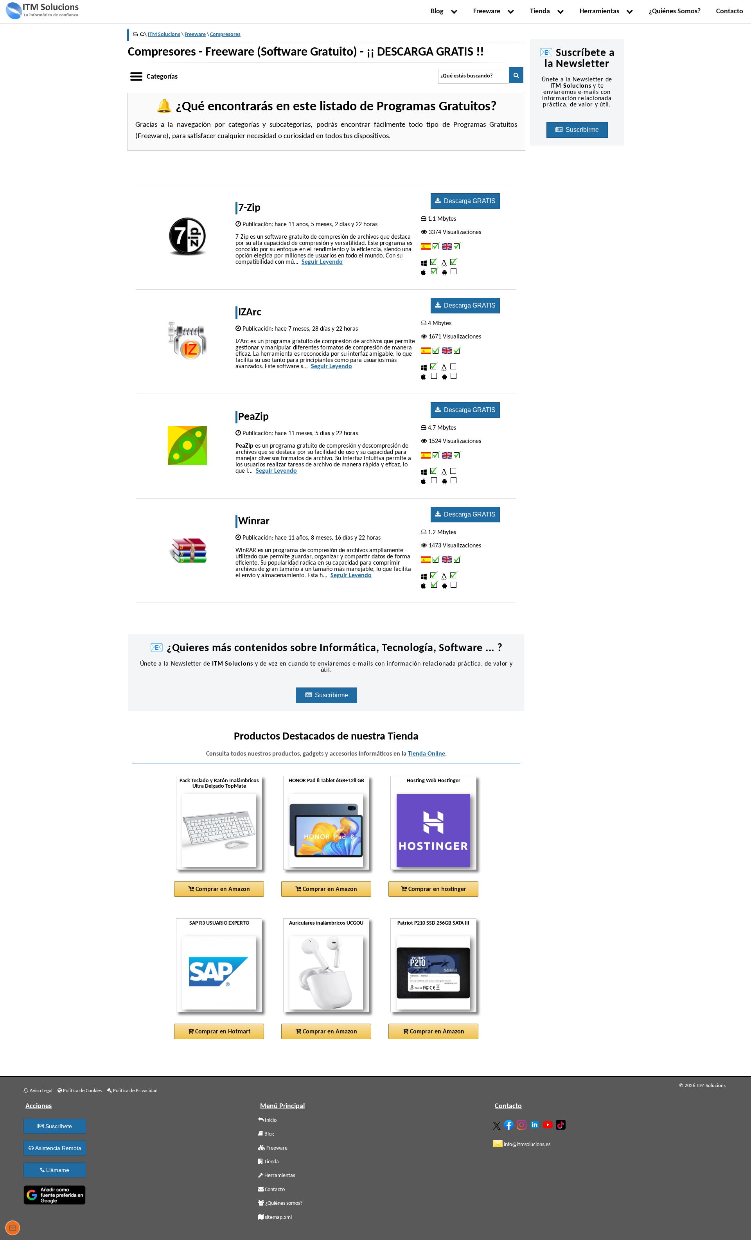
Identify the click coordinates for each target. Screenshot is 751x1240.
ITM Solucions (164, 35)
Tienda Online (426, 754)
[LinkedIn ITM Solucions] (536, 1123)
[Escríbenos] (12, 1229)
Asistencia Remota (57, 1148)
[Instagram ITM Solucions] (522, 1123)
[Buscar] (516, 75)
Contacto (729, 11)
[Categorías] (136, 75)
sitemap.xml (278, 1217)
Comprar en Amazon (222, 889)
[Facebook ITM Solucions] (510, 1123)
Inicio (270, 1120)
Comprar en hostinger (436, 889)
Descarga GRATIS (468, 201)
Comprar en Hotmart (222, 1032)
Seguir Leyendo (322, 262)
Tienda (541, 11)
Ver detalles (222, 861)
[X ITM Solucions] (498, 1124)
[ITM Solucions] (42, 11)
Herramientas (601, 11)
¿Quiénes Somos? (675, 11)
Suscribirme (332, 695)
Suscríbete (58, 1126)
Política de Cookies (82, 1090)
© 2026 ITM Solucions (702, 1085)
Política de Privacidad (135, 1090)
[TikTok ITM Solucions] (562, 1123)
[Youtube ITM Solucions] (549, 1123)
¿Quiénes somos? (283, 1203)
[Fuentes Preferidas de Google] (54, 1193)
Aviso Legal (40, 1090)
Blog (439, 11)
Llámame (57, 1170)
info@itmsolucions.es (526, 1145)
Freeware (488, 11)
